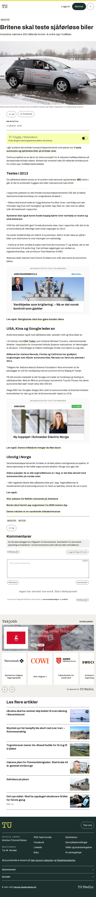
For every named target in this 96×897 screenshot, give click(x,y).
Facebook (39, 842)
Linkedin (38, 847)
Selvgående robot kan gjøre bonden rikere (41, 319)
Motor (22, 521)
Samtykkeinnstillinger (76, 842)
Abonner (79, 6)
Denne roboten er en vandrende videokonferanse (33, 511)
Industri (5, 20)
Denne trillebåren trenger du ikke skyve (39, 447)
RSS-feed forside (43, 837)
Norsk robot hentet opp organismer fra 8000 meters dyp (36, 505)
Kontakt (6, 877)
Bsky (36, 852)
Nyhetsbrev (71, 837)
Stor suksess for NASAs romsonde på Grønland (32, 499)
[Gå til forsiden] (5, 6)
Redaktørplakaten (66, 860)
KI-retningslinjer (73, 852)
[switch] (85, 138)
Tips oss (87, 825)
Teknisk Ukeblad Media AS (24, 887)
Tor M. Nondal (9, 850)
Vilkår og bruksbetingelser (78, 847)
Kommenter (27, 114)
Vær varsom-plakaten (42, 860)
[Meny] (90, 6)
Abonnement (9, 869)
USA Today (29, 341)
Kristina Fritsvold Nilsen (14, 840)
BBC (79, 179)
